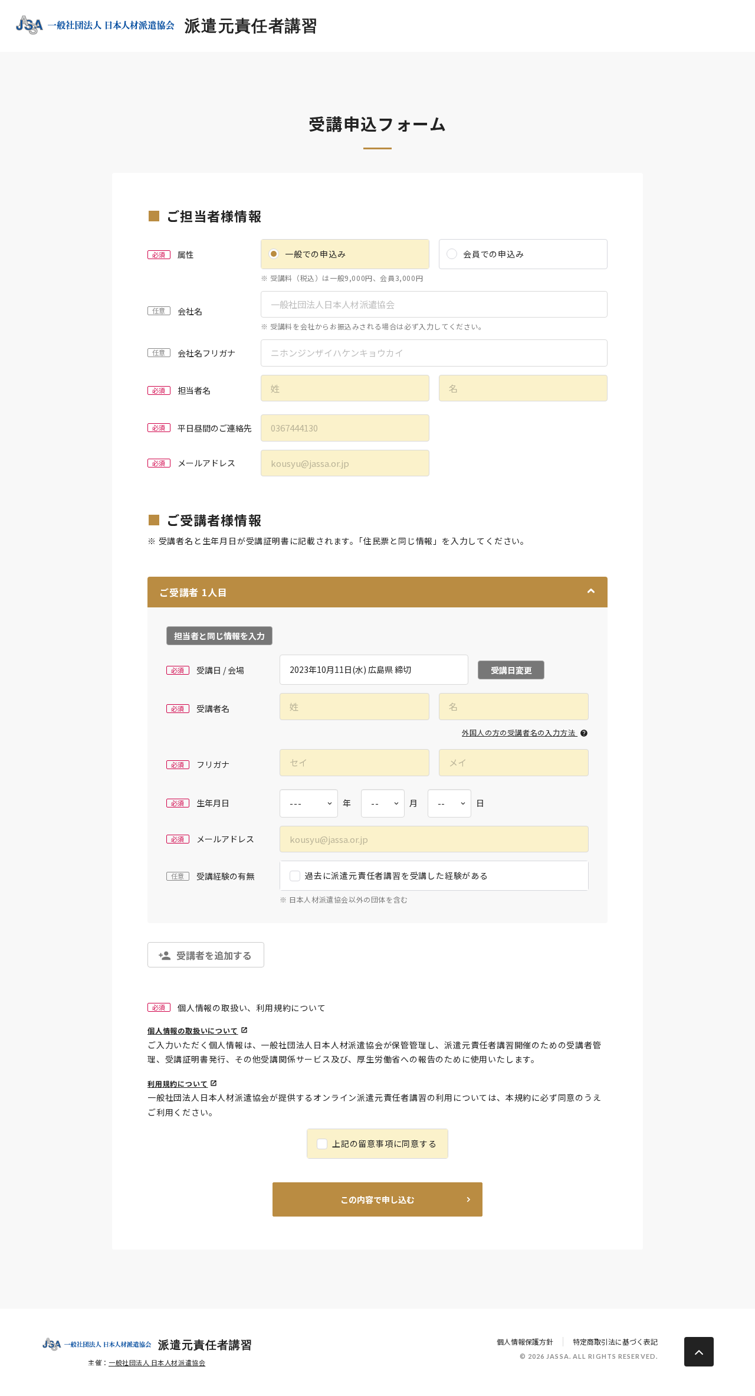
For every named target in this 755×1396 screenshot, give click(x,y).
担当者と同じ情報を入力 (219, 636)
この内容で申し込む (377, 1199)
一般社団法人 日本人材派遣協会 (157, 1362)
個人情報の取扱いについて (192, 1030)
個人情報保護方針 (525, 1341)
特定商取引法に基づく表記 (615, 1341)
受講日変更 (511, 670)
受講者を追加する (214, 955)
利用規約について (177, 1083)
